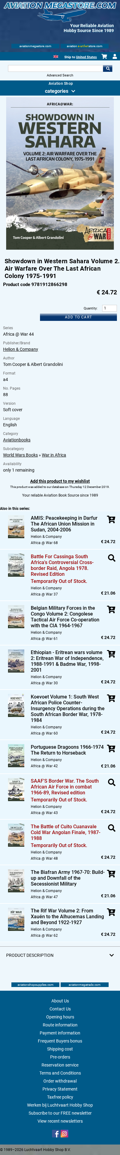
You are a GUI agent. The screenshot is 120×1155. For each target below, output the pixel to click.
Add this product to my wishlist (60, 481)
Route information (60, 1024)
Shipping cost (60, 1048)
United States (86, 57)
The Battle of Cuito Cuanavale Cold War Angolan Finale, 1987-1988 (65, 832)
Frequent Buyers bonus (60, 1040)
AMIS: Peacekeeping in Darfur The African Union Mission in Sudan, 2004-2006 (64, 524)
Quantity (90, 308)
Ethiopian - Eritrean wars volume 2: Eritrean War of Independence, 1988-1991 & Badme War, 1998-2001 (67, 661)
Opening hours (60, 1016)
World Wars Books (20, 455)
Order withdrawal (60, 1081)
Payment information (60, 1032)
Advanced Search (60, 75)
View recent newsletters (60, 1121)
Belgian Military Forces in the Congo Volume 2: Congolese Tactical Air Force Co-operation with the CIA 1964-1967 (65, 617)
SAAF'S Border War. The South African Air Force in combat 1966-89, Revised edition (65, 787)
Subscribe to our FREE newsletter (60, 1113)
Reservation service (60, 1065)
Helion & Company (20, 349)
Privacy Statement (60, 1089)
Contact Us (60, 1008)
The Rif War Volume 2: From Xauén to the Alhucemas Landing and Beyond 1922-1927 (67, 916)
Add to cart (78, 317)
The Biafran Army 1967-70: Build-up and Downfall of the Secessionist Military (68, 878)
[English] (56, 56)
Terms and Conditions (60, 1073)
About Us (60, 1000)
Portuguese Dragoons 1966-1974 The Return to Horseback (67, 750)
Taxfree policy (60, 1097)
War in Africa (54, 455)
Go (107, 68)
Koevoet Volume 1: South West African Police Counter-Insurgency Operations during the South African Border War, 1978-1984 (68, 708)
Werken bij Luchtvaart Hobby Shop (60, 1105)
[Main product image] (60, 248)
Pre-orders (60, 1057)
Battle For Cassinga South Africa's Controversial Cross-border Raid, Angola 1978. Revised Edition (62, 565)
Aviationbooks (16, 439)
